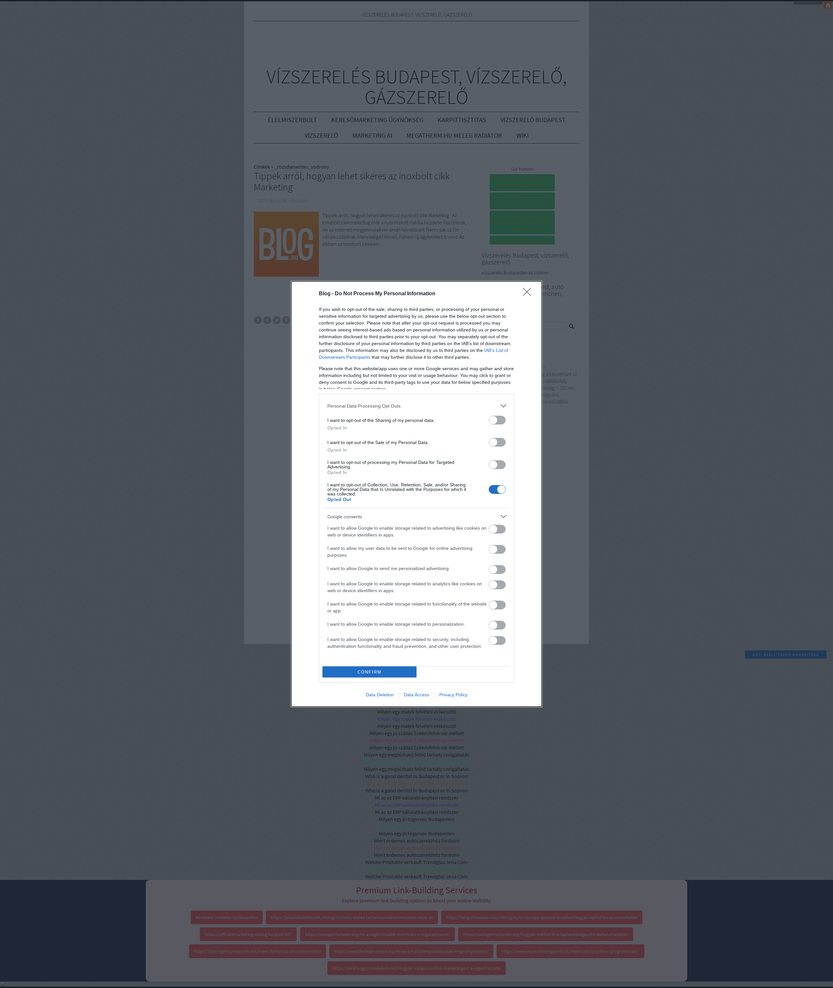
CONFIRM (370, 672)
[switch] (497, 420)
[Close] (529, 294)
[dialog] (416, 494)
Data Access (416, 694)
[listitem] (416, 405)
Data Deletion (380, 694)
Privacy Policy (453, 694)
